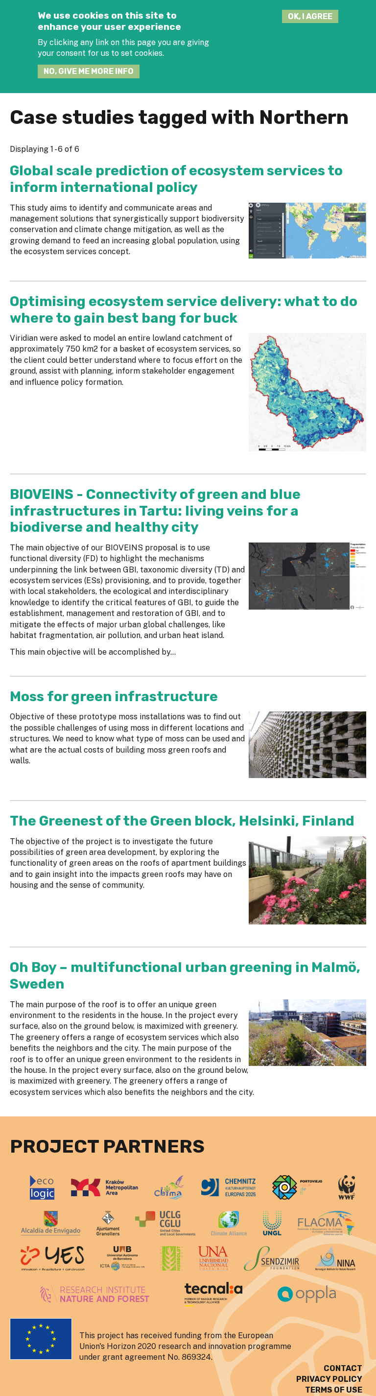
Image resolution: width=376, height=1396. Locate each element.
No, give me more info (89, 71)
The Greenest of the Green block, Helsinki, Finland (182, 821)
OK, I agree (310, 16)
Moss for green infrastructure (114, 696)
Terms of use (333, 1390)
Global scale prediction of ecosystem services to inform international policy (176, 179)
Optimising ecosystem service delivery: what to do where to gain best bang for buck (183, 309)
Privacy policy (329, 1379)
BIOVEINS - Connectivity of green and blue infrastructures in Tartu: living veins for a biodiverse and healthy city (155, 510)
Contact (343, 1368)
